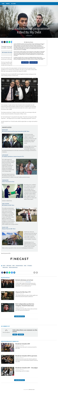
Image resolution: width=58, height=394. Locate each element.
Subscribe (21, 334)
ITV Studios (30, 265)
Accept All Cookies (33, 62)
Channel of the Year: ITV (23, 292)
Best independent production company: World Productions (24, 304)
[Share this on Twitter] (5, 42)
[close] (37, 270)
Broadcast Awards (19, 265)
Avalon (4, 265)
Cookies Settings (25, 62)
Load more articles (19, 316)
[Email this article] (14, 273)
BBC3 (14, 265)
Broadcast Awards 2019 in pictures (26, 356)
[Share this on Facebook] (2, 42)
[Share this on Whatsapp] (9, 42)
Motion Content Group (13, 267)
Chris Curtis (28, 281)
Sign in (22, 270)
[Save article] (37, 273)
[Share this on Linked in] (7, 42)
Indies (25, 265)
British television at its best (24, 280)
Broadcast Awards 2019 (29, 25)
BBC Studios (9, 265)
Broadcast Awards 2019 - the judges (26, 368)
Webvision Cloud (31, 389)
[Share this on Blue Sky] (12, 42)
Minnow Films (5, 267)
